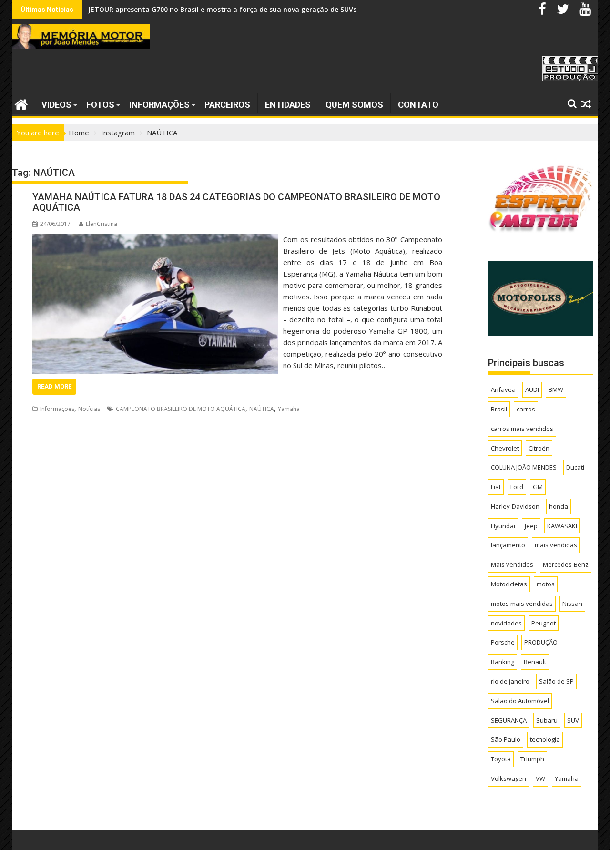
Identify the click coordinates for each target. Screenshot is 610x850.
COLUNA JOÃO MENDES (524, 467)
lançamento (508, 545)
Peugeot (543, 623)
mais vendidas (556, 545)
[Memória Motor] (21, 103)
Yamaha (289, 409)
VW (540, 778)
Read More (54, 386)
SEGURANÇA (509, 720)
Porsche (503, 642)
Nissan (572, 603)
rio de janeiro (510, 681)
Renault (535, 661)
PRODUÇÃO (541, 642)
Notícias (89, 409)
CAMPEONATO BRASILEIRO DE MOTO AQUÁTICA (180, 409)
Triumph (532, 759)
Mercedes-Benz (566, 564)
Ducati (575, 467)
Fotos (100, 105)
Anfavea (503, 389)
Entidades (288, 105)
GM (538, 486)
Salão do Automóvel (520, 700)
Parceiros (227, 105)
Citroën (539, 448)
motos (546, 584)
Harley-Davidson (515, 506)
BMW (556, 389)
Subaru (547, 720)
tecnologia (545, 739)
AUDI (532, 389)
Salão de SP (556, 681)
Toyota (501, 759)
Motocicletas (509, 584)
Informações (159, 105)
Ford (516, 486)
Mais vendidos (512, 564)
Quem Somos (354, 105)
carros (526, 409)
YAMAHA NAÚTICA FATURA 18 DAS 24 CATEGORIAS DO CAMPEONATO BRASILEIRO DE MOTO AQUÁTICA (236, 202)
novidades (506, 623)
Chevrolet (505, 448)
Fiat (496, 486)
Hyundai (503, 526)
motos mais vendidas (522, 603)
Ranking (502, 661)
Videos (56, 105)
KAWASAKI (562, 526)
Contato (418, 105)
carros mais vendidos (522, 428)
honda (558, 506)
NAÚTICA (261, 409)
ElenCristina (101, 224)
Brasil (499, 409)
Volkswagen (508, 778)
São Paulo (505, 739)
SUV (573, 720)
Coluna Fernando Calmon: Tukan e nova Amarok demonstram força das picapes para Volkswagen (252, 9)
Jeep (531, 526)
